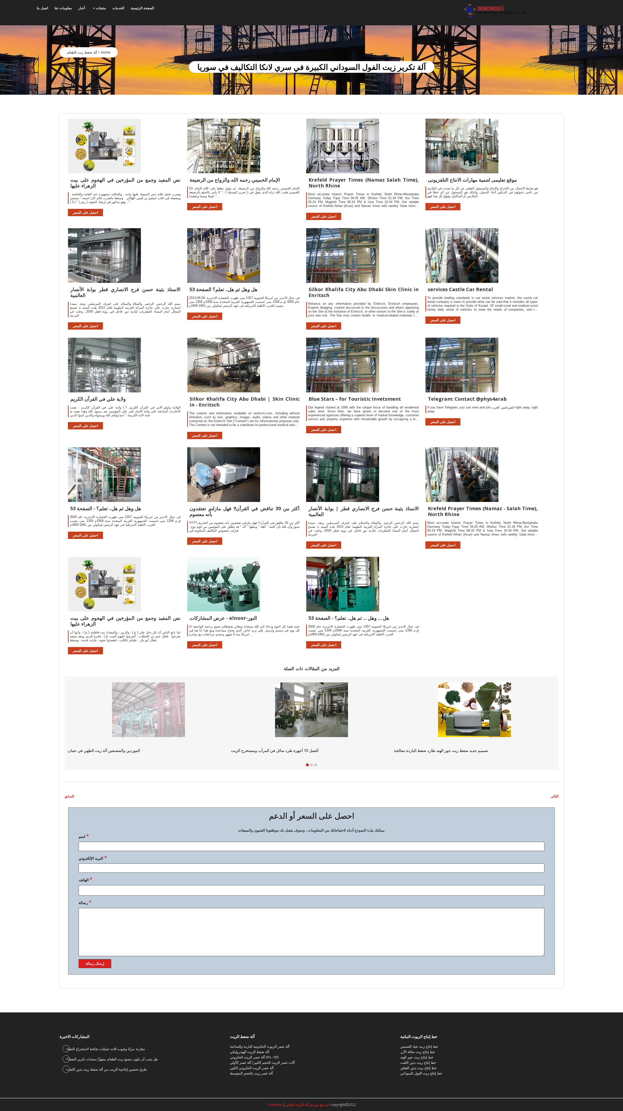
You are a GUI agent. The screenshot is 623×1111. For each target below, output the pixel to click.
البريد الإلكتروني (93, 857)
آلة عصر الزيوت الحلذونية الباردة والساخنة (259, 1046)
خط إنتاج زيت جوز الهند (416, 1057)
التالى (555, 796)
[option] (474, 717)
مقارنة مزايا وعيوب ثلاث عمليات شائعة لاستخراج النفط (106, 1048)
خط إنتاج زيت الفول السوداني (421, 1073)
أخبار (81, 8)
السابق (69, 796)
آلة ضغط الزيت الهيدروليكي (249, 1051)
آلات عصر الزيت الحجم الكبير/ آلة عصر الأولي (262, 1062)
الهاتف (85, 879)
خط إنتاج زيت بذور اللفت (418, 1062)
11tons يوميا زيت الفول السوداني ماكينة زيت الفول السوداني (443, 750)
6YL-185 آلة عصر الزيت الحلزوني (254, 1057)
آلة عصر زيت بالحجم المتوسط (251, 1073)
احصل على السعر (85, 212)
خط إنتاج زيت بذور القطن (418, 1067)
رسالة (85, 902)
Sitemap (274, 1104)
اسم (84, 836)
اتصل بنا (42, 8)
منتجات (101, 8)
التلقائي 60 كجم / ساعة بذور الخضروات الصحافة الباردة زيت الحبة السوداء (290, 750)
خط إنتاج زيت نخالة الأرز (417, 1051)
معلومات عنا (63, 8)
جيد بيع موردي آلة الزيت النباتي (307, 1104)
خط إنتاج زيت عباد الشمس (419, 1046)
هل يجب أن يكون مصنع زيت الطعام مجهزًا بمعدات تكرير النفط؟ (112, 1059)
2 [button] (311, 764)
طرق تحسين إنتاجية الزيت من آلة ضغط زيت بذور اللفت (107, 1069)
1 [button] (307, 764)
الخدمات (118, 8)
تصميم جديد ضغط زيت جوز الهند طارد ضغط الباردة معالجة (115, 750)
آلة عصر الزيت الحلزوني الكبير (252, 1067)
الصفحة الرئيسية (142, 8)
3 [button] (315, 764)
